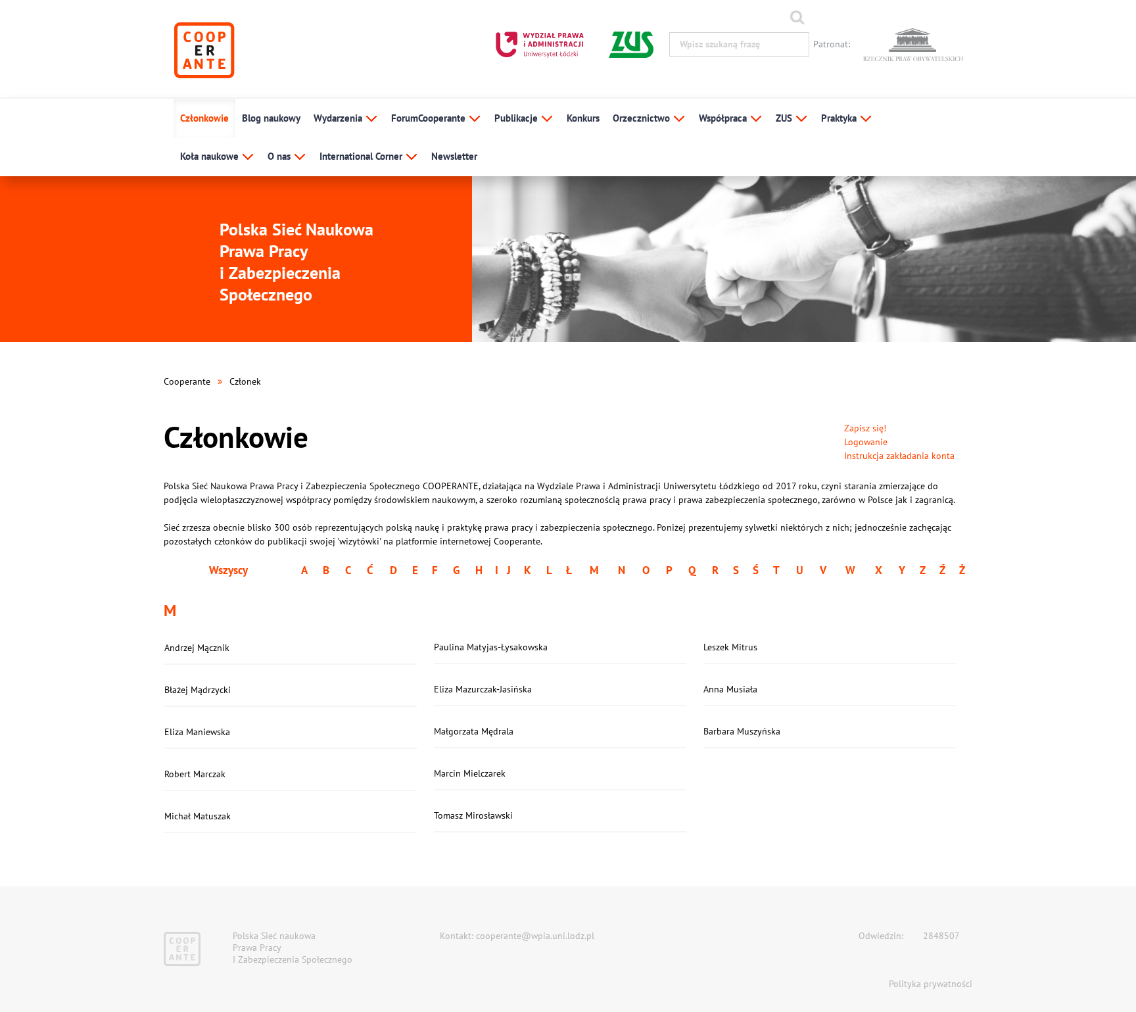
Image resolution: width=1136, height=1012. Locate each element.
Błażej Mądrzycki (197, 690)
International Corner (362, 156)
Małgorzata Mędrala (473, 731)
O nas (280, 156)
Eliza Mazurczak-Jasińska (483, 689)
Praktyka (840, 118)
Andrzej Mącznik (196, 648)
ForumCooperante (429, 118)
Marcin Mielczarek (470, 773)
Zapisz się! (865, 428)
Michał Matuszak (197, 816)
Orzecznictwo (643, 118)
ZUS (785, 118)
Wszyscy (228, 570)
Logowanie (866, 442)
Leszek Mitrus (730, 647)
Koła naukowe (210, 156)
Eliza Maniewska (197, 732)
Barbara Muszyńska (741, 731)
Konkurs (583, 118)
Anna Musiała (730, 689)
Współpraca (724, 118)
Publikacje (517, 118)
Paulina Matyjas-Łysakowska (491, 647)
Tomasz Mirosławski (473, 815)
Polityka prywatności (930, 984)
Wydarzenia (339, 118)
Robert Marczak (194, 774)
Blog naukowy (271, 118)
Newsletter (454, 156)
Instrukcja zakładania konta (899, 456)
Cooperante (187, 381)
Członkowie (204, 118)
